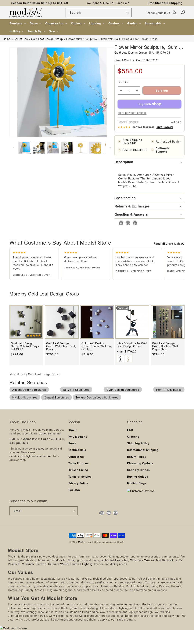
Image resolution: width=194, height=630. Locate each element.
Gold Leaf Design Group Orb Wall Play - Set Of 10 (25, 346)
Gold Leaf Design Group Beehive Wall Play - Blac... (165, 346)
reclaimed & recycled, (115, 560)
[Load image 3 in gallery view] (53, 148)
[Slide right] (110, 148)
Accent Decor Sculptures (29, 389)
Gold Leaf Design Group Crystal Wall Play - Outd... (96, 346)
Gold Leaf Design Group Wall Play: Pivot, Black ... (61, 346)
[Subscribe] (73, 510)
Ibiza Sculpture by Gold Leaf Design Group (132, 345)
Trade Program (78, 463)
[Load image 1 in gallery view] (25, 148)
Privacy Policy (78, 483)
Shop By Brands (138, 470)
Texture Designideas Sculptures (97, 397)
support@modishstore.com (34, 456)
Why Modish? (78, 436)
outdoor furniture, (63, 560)
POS (94, 541)
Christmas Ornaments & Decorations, (154, 560)
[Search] (127, 12)
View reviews (164, 127)
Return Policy (136, 456)
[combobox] (98, 12)
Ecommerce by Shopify (113, 541)
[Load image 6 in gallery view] (95, 148)
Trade (150, 13)
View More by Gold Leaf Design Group (34, 374)
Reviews (74, 490)
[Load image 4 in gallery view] (67, 148)
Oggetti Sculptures (56, 397)
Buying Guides (137, 476)
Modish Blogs (136, 483)
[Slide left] (13, 148)
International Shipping (143, 450)
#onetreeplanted (50, 433)
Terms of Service (80, 476)
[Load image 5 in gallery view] (81, 148)
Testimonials (77, 450)
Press (72, 443)
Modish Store (84, 541)
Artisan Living (78, 470)
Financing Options (140, 463)
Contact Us (163, 13)
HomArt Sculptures (169, 389)
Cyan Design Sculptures (122, 389)
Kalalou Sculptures (25, 397)
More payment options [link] (132, 113)
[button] (182, 12)
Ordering (133, 436)
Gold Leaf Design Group (130, 52)
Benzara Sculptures (76, 389)
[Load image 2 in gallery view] (39, 148)
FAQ (130, 430)
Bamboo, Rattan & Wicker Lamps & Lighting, (65, 564)
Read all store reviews (169, 243)
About (72, 430)
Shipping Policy (138, 443)
